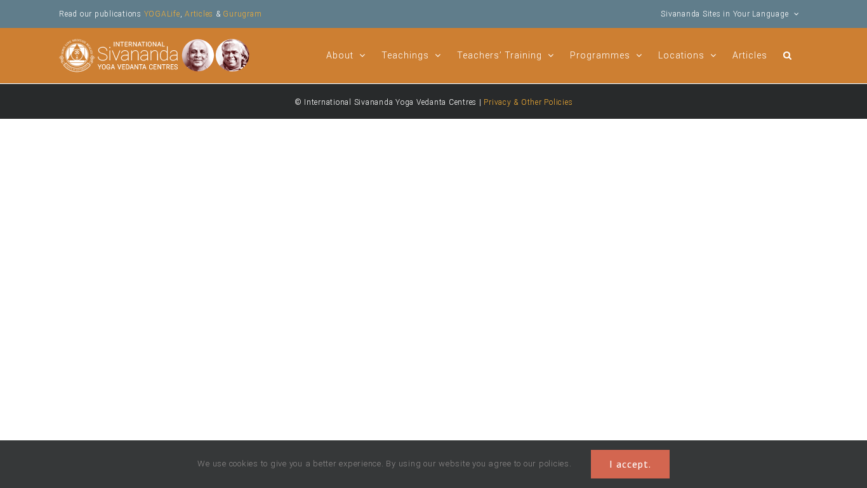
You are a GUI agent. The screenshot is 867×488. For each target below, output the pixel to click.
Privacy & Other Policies (528, 102)
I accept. (630, 464)
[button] (787, 54)
